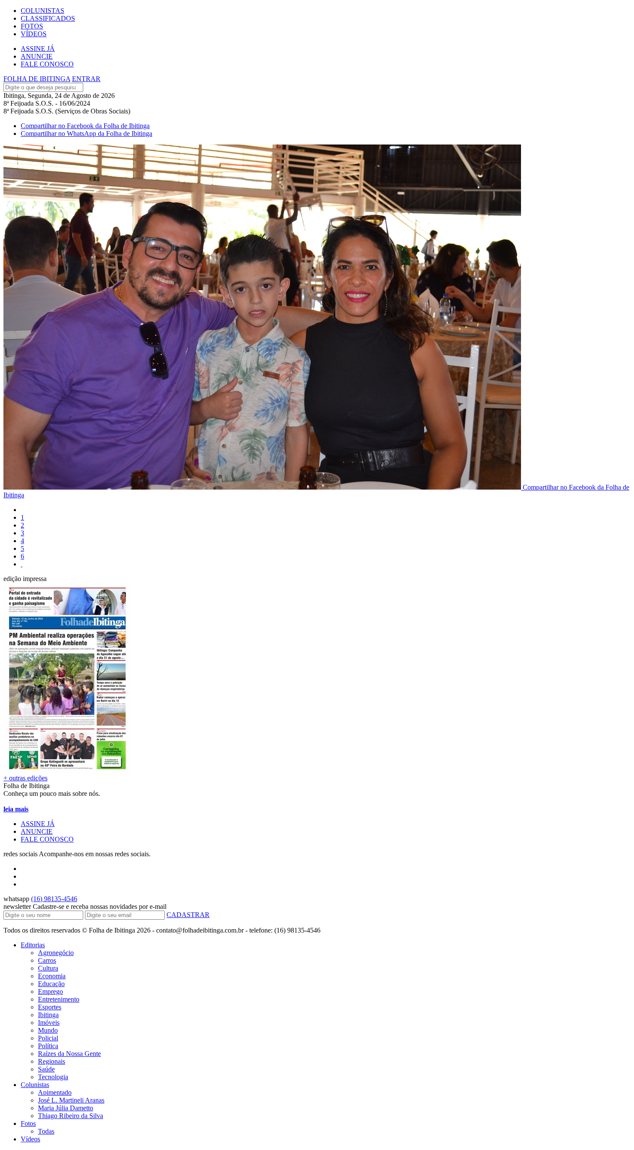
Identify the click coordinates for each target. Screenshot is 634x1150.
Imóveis (49, 1022)
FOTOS (32, 26)
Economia (52, 976)
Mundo (48, 1030)
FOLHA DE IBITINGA (36, 78)
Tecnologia (53, 1077)
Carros (47, 960)
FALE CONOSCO (47, 64)
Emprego (50, 991)
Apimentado (55, 1092)
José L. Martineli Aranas (71, 1100)
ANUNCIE (37, 56)
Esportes (49, 1007)
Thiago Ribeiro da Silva (70, 1115)
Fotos (28, 1123)
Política (48, 1045)
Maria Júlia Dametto (65, 1108)
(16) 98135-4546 (54, 898)
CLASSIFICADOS (48, 18)
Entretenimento (58, 999)
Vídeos (30, 1139)
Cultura (48, 968)
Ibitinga (48, 1014)
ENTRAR (86, 78)
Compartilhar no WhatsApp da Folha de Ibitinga (86, 133)
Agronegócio (56, 952)
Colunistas (35, 1084)
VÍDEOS (34, 34)
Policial (48, 1038)
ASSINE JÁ (38, 48)
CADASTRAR (188, 914)
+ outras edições (25, 778)
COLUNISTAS (42, 10)
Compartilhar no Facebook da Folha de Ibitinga (85, 125)
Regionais (51, 1061)
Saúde (46, 1069)
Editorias (33, 945)
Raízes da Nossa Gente (69, 1053)
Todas (46, 1131)
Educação (51, 983)
